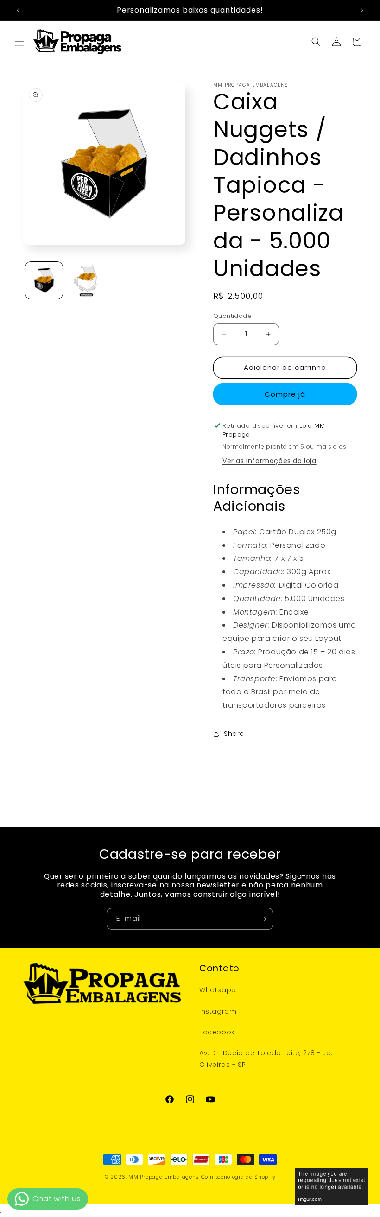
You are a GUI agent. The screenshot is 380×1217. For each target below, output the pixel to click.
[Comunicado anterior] (18, 10)
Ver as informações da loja (269, 460)
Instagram (217, 1011)
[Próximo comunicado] (362, 10)
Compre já (285, 394)
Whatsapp (217, 990)
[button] (19, 42)
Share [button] (234, 733)
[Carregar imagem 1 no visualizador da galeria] (44, 280)
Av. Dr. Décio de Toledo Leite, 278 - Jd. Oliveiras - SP (266, 1058)
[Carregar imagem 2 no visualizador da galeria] (85, 280)
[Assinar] (263, 919)
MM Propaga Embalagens (163, 1176)
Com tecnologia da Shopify (238, 1176)
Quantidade (232, 315)
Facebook (217, 1032)
